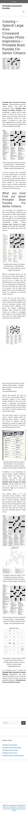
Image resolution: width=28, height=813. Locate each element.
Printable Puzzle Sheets (9, 745)
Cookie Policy (13, 807)
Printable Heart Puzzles (9, 753)
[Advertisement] (14, 86)
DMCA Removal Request (18, 808)
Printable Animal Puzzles (10, 750)
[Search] (23, 723)
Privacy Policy (22, 807)
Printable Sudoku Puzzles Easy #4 (13, 755)
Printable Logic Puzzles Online (11, 747)
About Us (5, 807)
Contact (14, 810)
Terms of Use (6, 808)
